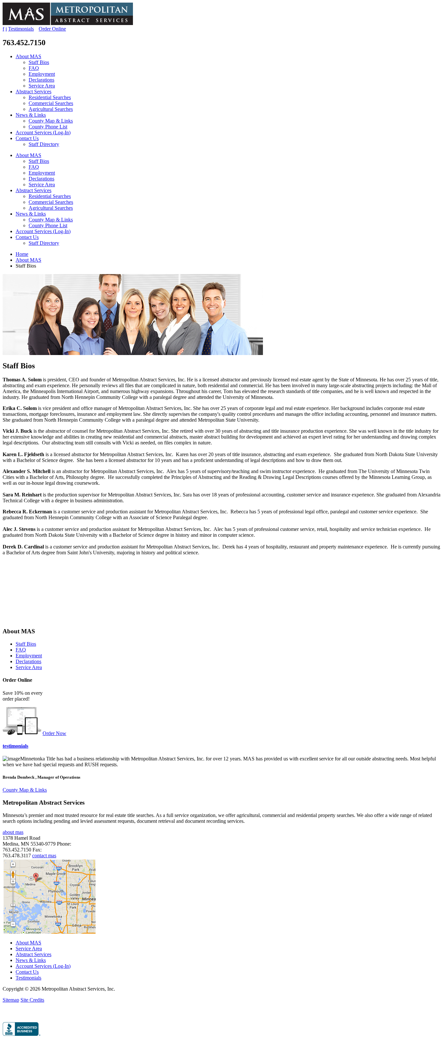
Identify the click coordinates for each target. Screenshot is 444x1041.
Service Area (42, 85)
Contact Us (27, 138)
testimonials (15, 746)
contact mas (44, 855)
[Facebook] (4, 1014)
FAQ (34, 68)
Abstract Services (33, 91)
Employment (42, 74)
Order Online (52, 29)
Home (22, 254)
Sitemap (11, 1000)
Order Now (54, 733)
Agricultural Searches (51, 109)
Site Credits (32, 1000)
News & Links (31, 115)
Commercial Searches (51, 103)
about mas (13, 832)
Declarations (41, 80)
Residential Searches (50, 97)
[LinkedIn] (11, 1014)
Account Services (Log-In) (43, 132)
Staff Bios (39, 62)
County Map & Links (51, 121)
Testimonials (21, 29)
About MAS (28, 56)
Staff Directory (44, 144)
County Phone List (48, 126)
